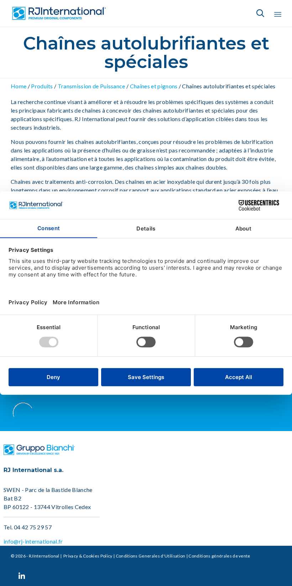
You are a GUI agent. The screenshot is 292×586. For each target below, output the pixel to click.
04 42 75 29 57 (33, 527)
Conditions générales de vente (219, 556)
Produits (42, 86)
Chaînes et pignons (153, 86)
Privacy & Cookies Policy (88, 556)
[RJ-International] (59, 13)
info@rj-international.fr (33, 541)
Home (18, 86)
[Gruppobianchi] (39, 452)
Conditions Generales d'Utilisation (151, 556)
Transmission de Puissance (91, 86)
